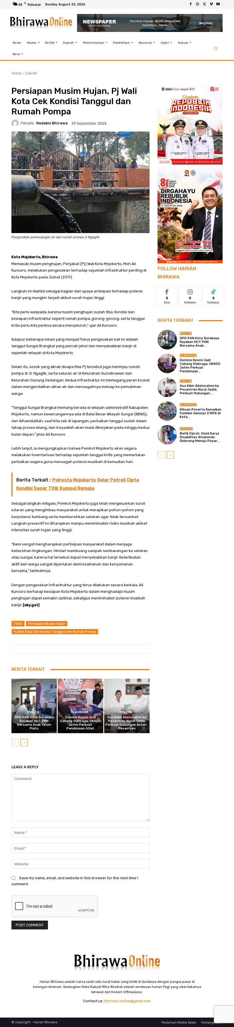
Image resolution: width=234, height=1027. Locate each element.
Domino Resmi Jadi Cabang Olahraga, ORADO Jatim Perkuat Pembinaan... (200, 365)
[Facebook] (190, 4)
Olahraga (79, 712)
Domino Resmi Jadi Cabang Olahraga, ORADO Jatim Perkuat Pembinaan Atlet (80, 723)
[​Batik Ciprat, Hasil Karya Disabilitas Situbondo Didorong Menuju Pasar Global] (167, 434)
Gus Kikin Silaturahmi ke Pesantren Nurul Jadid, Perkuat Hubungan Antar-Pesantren (127, 723)
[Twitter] (204, 4)
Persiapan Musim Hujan (46, 623)
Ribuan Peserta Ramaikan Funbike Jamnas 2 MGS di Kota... (200, 413)
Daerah (31, 73)
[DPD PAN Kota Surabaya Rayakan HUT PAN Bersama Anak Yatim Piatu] (34, 706)
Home (16, 73)
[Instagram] (197, 4)
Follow (190, 290)
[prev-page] (15, 742)
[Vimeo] (211, 4)
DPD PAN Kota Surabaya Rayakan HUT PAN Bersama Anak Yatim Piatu (34, 723)
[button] (215, 48)
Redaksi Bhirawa (52, 123)
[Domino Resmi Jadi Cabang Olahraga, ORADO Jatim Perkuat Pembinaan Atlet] (80, 706)
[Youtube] (218, 4)
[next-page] (24, 742)
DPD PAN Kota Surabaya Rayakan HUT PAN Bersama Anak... (199, 341)
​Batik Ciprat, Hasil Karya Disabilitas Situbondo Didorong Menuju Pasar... (199, 437)
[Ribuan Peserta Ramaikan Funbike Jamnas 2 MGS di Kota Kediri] (167, 411)
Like (167, 290)
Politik (33, 712)
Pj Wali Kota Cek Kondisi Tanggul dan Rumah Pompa (55, 631)
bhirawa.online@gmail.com (127, 1001)
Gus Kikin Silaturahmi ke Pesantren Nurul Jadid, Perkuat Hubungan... (199, 389)
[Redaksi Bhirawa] (16, 123)
